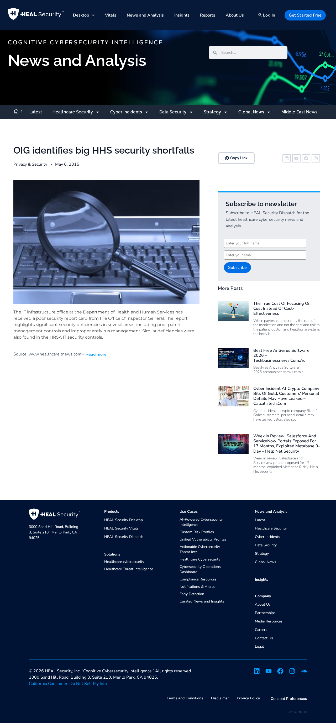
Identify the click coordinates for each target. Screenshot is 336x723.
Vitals (110, 15)
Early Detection (192, 593)
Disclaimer (220, 698)
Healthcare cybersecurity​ (124, 561)
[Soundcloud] (304, 671)
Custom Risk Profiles (197, 532)
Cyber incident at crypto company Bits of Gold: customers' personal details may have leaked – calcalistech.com (286, 396)
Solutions (112, 554)
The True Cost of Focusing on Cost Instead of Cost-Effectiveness (282, 308)
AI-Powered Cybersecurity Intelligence (201, 522)
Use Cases (189, 511)
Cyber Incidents (126, 111)
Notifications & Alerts (197, 586)
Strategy (212, 111)
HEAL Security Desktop (123, 519)
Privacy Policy (248, 698)
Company (263, 596)
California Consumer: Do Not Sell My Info (68, 684)
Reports (207, 15)
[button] (236, 158)
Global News (251, 111)
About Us (235, 15)
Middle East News (299, 111)
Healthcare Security (72, 111)
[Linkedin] (286, 158)
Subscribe (237, 267)
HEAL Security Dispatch (123, 536)
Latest (35, 111)
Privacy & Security (30, 164)
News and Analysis (145, 15)
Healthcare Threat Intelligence (128, 569)
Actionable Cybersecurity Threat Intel (200, 549)
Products (111, 511)
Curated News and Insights (202, 601)
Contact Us (264, 638)
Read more (96, 354)
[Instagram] (316, 158)
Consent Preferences (289, 698)
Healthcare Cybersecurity (200, 559)
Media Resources (268, 621)
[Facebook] (306, 158)
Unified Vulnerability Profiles (203, 539)
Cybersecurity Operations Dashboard (200, 569)
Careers (261, 629)
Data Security (172, 111)
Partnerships (265, 612)
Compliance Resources (198, 579)
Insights (182, 15)
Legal (259, 646)
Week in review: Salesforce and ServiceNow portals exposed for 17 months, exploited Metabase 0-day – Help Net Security (286, 443)
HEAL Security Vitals (121, 528)
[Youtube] (296, 158)
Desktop (81, 15)
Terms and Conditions (185, 698)
